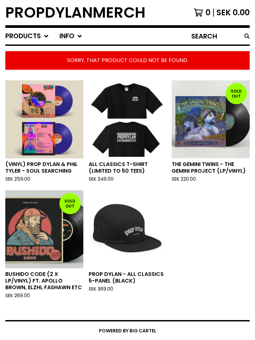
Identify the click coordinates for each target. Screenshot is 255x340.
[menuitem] (27, 36)
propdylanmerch (75, 12)
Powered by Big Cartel (127, 330)
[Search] (247, 36)
